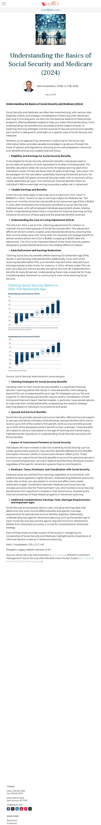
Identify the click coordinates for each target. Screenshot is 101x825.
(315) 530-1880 (19, 791)
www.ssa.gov (57, 555)
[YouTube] (21, 809)
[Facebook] (8, 809)
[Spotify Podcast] (30, 809)
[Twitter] (12, 809)
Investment (12, 823)
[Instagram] (25, 809)
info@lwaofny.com (15, 805)
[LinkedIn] (17, 809)
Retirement (12, 820)
